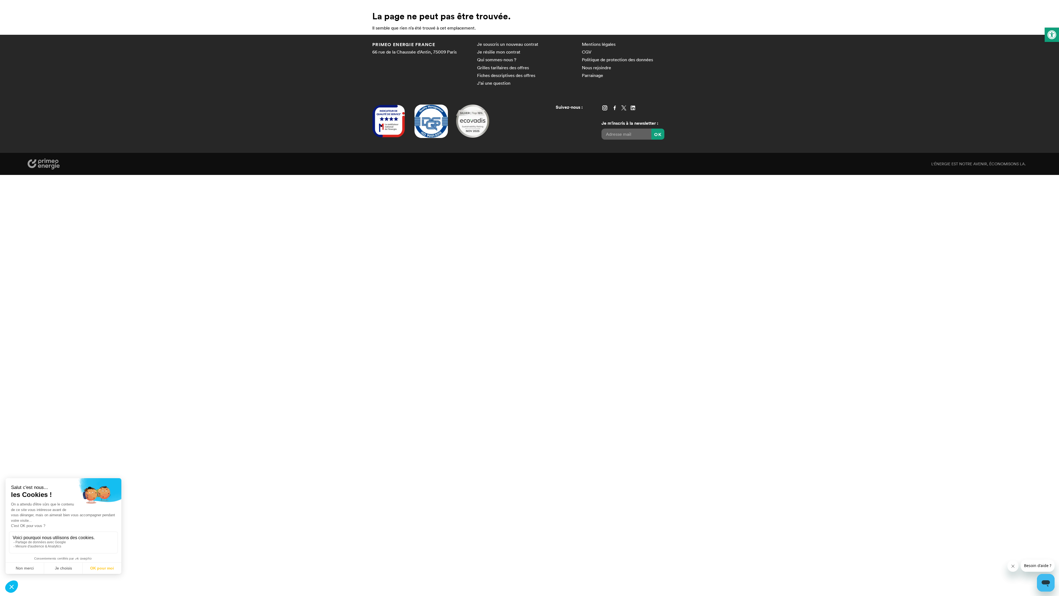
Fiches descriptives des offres (506, 75)
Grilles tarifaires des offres (503, 67)
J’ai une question (493, 83)
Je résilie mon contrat (498, 52)
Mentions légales (599, 44)
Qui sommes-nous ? (496, 59)
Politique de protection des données (617, 59)
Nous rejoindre (596, 67)
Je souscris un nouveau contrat (507, 44)
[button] (1052, 35)
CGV (587, 52)
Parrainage (592, 75)
